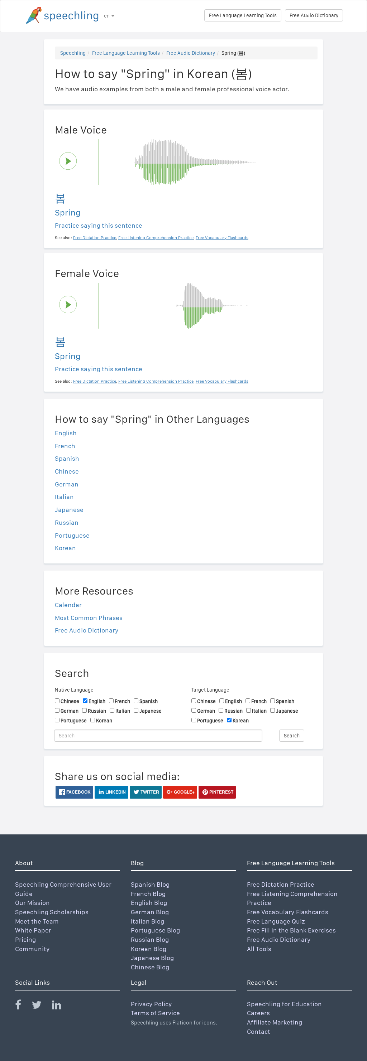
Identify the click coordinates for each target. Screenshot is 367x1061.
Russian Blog (150, 939)
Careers (258, 1013)
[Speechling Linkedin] (61, 1006)
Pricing (25, 939)
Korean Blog (148, 949)
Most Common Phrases (89, 617)
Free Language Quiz (276, 921)
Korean (65, 548)
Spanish (67, 458)
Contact (258, 1031)
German (66, 484)
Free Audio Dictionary (314, 15)
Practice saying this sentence (98, 225)
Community (32, 949)
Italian (64, 496)
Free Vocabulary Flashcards (287, 912)
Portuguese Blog (155, 930)
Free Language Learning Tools (243, 15)
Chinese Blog (150, 967)
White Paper (33, 930)
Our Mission (32, 902)
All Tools (259, 949)
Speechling (73, 53)
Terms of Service (155, 1013)
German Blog (150, 912)
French (65, 446)
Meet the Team (37, 921)
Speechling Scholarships (52, 912)
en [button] (107, 16)
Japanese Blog (152, 957)
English (66, 433)
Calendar (68, 605)
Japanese (69, 509)
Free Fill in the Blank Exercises (291, 930)
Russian (66, 522)
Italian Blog (147, 921)
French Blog (148, 893)
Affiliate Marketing (274, 1022)
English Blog (149, 902)
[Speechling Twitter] (41, 1006)
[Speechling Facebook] (22, 1006)
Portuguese (72, 535)
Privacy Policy (151, 1004)
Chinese (67, 471)
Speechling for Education (284, 1004)
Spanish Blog (150, 884)
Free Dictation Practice (280, 884)
